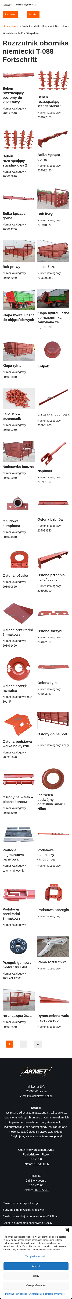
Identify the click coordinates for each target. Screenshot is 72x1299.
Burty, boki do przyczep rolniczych (24, 1209)
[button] (67, 1230)
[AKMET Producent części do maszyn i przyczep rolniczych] (9, 5)
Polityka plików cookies (16, 1294)
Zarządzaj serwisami (35, 1256)
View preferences (36, 1285)
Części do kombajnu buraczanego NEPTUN (30, 1216)
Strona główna (11, 26)
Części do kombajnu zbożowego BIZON (27, 1222)
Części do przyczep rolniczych (21, 1203)
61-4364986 (41, 1163)
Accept (36, 1266)
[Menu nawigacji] (65, 5)
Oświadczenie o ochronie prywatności (47, 1294)
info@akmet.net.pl (40, 1096)
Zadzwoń (10, 14)
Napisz (33, 14)
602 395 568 (41, 1190)
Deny (36, 1275)
